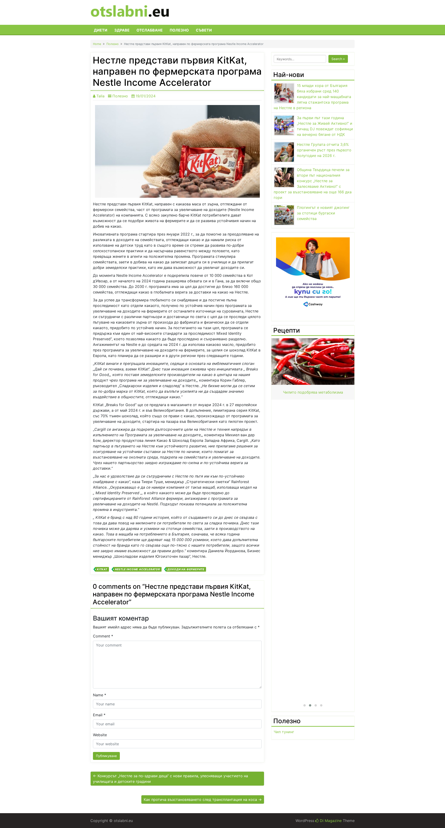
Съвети (204, 30)
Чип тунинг (284, 731)
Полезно (179, 30)
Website (100, 734)
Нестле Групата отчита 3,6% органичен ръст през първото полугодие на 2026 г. (324, 150)
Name (99, 695)
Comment (103, 636)
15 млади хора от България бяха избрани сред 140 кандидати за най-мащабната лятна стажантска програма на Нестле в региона (312, 96)
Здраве (122, 30)
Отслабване (150, 30)
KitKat (102, 569)
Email (99, 715)
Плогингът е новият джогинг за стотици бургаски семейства (323, 213)
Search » (338, 59)
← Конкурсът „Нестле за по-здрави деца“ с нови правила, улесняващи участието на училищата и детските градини (170, 779)
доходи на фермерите (186, 569)
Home (97, 44)
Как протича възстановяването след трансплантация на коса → (203, 799)
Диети (100, 30)
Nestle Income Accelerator (137, 569)
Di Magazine (330, 820)
